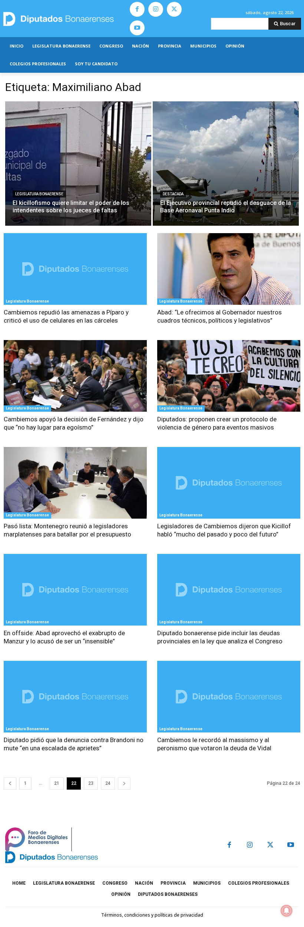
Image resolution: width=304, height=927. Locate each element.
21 (56, 783)
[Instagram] (155, 9)
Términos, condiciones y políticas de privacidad (152, 915)
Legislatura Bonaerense (39, 194)
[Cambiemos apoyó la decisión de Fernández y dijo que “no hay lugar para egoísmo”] (75, 376)
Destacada (173, 194)
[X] (174, 9)
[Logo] (63, 18)
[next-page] (124, 783)
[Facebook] (137, 9)
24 (107, 783)
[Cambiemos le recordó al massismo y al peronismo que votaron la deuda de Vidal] (228, 696)
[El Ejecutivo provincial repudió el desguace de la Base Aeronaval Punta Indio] (226, 163)
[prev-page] (10, 783)
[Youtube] (137, 27)
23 (90, 783)
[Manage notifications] (287, 911)
